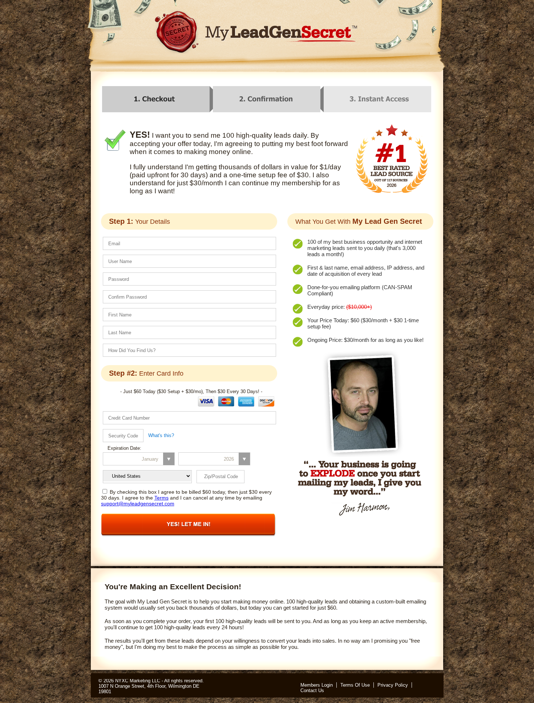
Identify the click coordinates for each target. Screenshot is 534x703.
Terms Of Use (355, 685)
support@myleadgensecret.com (137, 503)
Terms (161, 498)
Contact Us (312, 690)
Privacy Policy (392, 685)
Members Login (316, 685)
